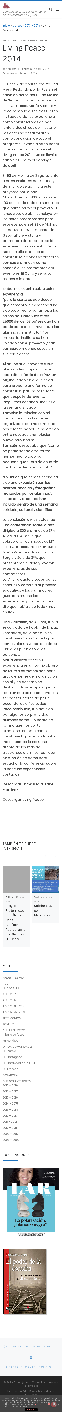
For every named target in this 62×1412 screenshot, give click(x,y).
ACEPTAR (31, 1410)
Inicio (6, 26)
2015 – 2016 (10, 1098)
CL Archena (10, 1069)
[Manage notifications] (54, 1404)
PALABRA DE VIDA (14, 978)
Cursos (17, 26)
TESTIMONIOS (12, 1018)
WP (25, 1391)
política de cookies (43, 1404)
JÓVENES (8, 1024)
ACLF (6, 984)
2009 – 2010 (11, 1134)
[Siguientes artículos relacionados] (55, 856)
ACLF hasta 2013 (14, 1012)
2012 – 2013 (10, 1116)
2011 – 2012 (10, 1122)
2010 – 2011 (10, 1128)
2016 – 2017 (10, 1092)
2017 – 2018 (10, 1085)
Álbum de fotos (13, 1035)
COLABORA (10, 1075)
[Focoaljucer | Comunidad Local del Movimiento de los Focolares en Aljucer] (6, 5)
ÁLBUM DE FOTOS (14, 1030)
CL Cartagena (12, 1057)
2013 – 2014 (10, 1110)
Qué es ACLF (11, 988)
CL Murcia (9, 1051)
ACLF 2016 (9, 1000)
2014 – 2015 (10, 1104)
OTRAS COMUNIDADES (17, 1047)
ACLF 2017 (9, 994)
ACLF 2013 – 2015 (14, 1006)
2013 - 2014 (32, 26)
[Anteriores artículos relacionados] (45, 856)
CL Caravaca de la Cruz (19, 1063)
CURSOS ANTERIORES (17, 1081)
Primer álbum (12, 1041)
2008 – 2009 (11, 1140)
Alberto (12, 68)
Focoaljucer (21, 1382)
